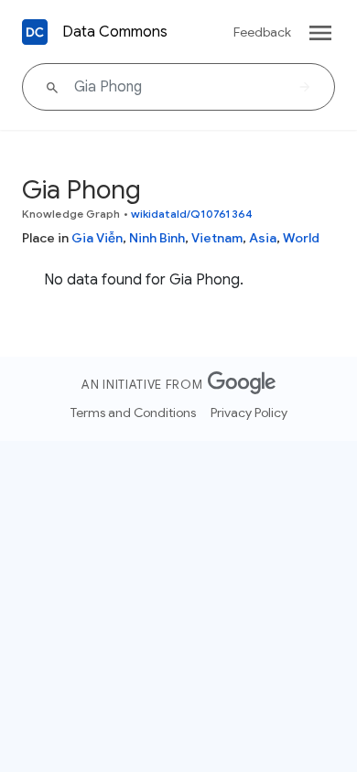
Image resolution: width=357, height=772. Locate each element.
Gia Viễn (97, 238)
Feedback (262, 32)
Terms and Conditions (133, 412)
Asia (262, 238)
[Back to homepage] (35, 32)
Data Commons (115, 32)
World (301, 238)
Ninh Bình (157, 238)
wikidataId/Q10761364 (192, 213)
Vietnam (217, 238)
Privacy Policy (249, 412)
